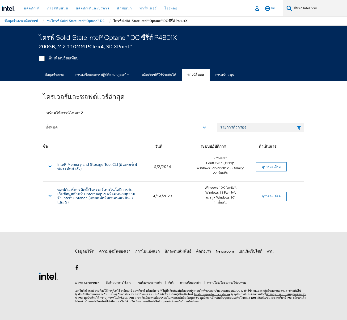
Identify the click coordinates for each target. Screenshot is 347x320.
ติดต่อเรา (203, 251)
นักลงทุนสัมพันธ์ (178, 251)
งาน (270, 251)
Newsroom (225, 251)
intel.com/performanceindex (212, 294)
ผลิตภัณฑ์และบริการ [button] (92, 8)
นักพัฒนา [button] (124, 8)
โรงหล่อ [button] (170, 8)
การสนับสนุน (224, 75)
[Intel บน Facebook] (77, 268)
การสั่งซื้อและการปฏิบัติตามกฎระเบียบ (103, 75)
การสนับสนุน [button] (57, 8)
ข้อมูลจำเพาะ (54, 75)
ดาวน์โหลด (195, 74)
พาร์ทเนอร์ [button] (148, 8)
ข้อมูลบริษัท (84, 251)
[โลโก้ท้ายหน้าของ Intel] (48, 276)
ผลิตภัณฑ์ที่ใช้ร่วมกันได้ (159, 75)
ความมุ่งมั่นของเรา (115, 251)
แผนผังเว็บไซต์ (250, 251)
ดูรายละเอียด (271, 167)
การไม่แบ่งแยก (147, 251)
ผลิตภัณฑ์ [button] (32, 8)
